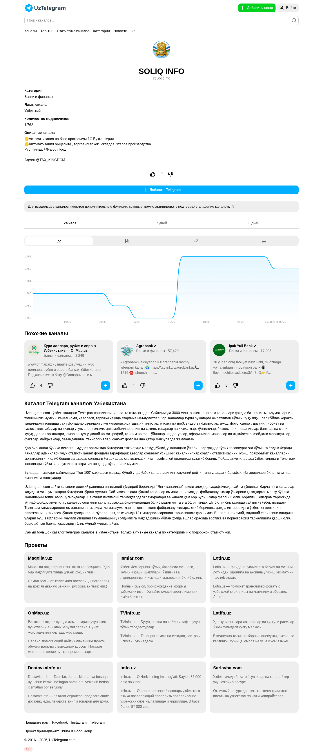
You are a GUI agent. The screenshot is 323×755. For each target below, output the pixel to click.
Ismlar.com (132, 558)
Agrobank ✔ (146, 346)
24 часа (70, 223)
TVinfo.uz (130, 613)
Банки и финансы (38, 97)
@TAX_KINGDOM (50, 160)
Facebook (60, 722)
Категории (101, 31)
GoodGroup (83, 731)
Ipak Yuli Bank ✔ (242, 346)
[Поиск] (294, 20)
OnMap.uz (38, 613)
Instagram (79, 722)
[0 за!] (152, 174)
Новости (120, 31)
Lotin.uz (221, 558)
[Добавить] (105, 385)
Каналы (30, 31)
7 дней (161, 223)
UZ (133, 31)
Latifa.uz (222, 613)
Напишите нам (36, 722)
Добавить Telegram (165, 190)
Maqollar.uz (40, 558)
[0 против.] (170, 174)
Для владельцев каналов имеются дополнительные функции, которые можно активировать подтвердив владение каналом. (129, 206)
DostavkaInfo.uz (45, 667)
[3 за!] (217, 385)
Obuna (65, 731)
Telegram (97, 722)
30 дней (253, 223)
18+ (28, 749)
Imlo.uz (128, 667)
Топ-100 (46, 31)
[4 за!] (32, 385)
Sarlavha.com (227, 667)
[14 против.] (50, 385)
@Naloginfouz (55, 149)
